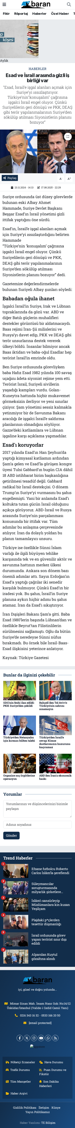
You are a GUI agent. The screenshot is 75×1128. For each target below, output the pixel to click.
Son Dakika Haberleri (49, 1084)
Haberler (39, 14)
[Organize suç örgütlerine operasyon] (19, 763)
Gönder (11, 835)
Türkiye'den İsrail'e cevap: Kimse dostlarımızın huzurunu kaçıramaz (54, 742)
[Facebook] (20, 1038)
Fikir (6, 14)
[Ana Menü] (4, 4)
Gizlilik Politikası (24, 1107)
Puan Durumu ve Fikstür (53, 1072)
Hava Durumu (53, 1062)
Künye (56, 1107)
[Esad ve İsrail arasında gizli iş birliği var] (37, 151)
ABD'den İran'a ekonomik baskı (55, 777)
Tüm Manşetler (20, 1081)
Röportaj (21, 14)
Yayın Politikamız (37, 1112)
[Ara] (68, 4)
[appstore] (37, 1047)
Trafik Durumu (20, 1070)
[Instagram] (34, 1038)
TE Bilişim (48, 1123)
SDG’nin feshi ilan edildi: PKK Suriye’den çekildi (18, 704)
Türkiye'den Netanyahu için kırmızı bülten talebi (19, 739)
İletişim (44, 1107)
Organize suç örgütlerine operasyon (19, 777)
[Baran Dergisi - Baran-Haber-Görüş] (35, 4)
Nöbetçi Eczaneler (23, 1062)
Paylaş (12, 178)
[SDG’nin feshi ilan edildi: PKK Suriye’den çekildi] (19, 690)
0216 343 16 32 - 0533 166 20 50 (40, 1015)
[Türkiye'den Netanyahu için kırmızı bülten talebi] (19, 725)
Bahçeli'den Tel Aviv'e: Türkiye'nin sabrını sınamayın (53, 706)
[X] (27, 1038)
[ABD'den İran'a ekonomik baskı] (55, 763)
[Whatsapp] (48, 1038)
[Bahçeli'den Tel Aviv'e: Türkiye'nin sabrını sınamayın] (55, 690)
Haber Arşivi (19, 1093)
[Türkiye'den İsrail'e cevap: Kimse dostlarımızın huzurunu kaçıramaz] (55, 725)
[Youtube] (41, 1038)
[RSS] (55, 1038)
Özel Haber (60, 14)
